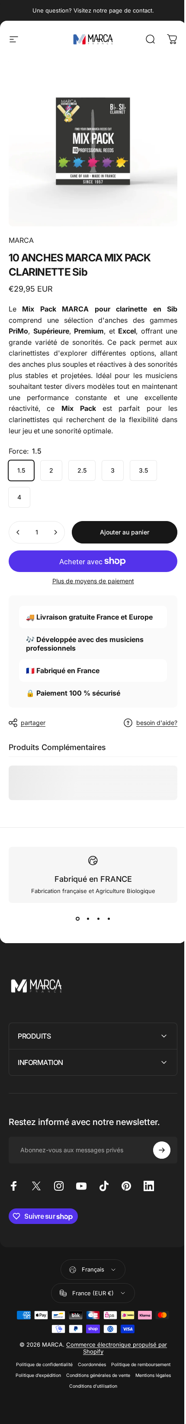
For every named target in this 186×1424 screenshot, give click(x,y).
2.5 (82, 470)
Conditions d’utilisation (90, 1402)
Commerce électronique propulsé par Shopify (113, 1364)
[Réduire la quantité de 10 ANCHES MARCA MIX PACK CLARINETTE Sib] (18, 532)
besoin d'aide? (156, 722)
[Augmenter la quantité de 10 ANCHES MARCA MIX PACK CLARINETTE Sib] (55, 532)
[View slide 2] (88, 918)
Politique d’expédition (35, 1391)
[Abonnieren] (155, 1143)
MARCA (21, 240)
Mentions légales (149, 1391)
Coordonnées (88, 1380)
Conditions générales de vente (95, 1391)
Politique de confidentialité (41, 1380)
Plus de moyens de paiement (93, 581)
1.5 (21, 470)
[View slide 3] (98, 918)
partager (33, 722)
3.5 (143, 470)
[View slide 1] (77, 918)
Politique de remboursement (137, 1380)
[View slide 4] (108, 918)
